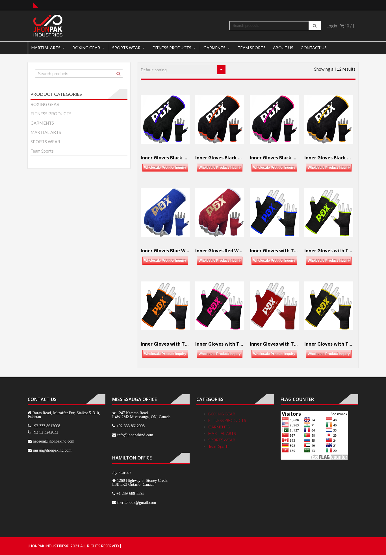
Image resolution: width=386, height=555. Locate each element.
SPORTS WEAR (126, 47)
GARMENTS (214, 47)
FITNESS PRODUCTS (172, 47)
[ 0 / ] (349, 25)
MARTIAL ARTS (45, 47)
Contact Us (314, 47)
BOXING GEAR (86, 47)
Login (331, 25)
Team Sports (252, 47)
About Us (283, 47)
